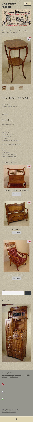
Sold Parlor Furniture (12, 106)
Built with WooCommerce (9, 412)
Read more (16, 194)
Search (3, 290)
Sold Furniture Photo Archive (14, 30)
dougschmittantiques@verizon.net (11, 375)
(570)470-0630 (14, 377)
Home (5, 30)
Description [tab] (5, 114)
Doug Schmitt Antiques (9, 5)
